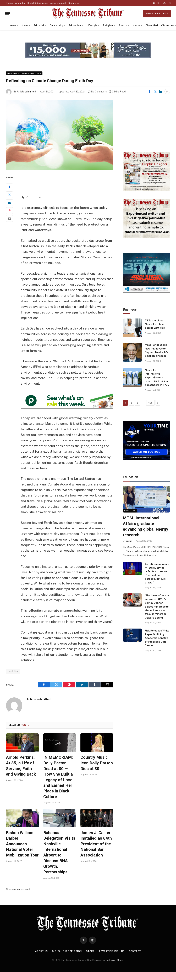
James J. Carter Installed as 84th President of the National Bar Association (96, 844)
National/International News (24, 73)
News (25, 25)
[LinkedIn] (9, 202)
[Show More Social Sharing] (167, 91)
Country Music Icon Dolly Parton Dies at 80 (96, 763)
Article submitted (26, 91)
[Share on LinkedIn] (160, 91)
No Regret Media (114, 960)
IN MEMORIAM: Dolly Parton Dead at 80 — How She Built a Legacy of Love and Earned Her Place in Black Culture (58, 777)
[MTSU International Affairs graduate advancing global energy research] (146, 499)
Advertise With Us (157, 13)
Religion (108, 25)
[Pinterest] (9, 210)
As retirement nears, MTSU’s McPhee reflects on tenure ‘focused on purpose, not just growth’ (157, 573)
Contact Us (74, 3)
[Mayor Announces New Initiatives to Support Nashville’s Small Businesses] (132, 352)
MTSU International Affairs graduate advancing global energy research (145, 526)
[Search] (169, 3)
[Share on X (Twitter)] (155, 91)
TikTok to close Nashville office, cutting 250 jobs (155, 324)
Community (56, 25)
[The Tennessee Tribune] (88, 13)
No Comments (99, 91)
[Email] (9, 218)
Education (75, 25)
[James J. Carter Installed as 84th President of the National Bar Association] (96, 818)
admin (129, 541)
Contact (135, 951)
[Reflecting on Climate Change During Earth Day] (59, 135)
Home (10, 3)
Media (136, 25)
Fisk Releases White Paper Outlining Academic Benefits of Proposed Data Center (157, 638)
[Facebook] (9, 187)
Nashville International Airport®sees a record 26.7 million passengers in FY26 (157, 377)
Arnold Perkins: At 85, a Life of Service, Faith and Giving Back (21, 766)
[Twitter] (9, 194)
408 (150, 402)
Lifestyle (92, 25)
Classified (152, 25)
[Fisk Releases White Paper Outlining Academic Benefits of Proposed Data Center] (132, 635)
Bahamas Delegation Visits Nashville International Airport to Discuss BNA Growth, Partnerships (59, 852)
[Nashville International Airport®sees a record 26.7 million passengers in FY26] (132, 377)
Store (90, 951)
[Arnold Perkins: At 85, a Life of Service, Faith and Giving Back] (22, 742)
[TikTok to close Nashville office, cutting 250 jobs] (132, 327)
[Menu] (7, 13)
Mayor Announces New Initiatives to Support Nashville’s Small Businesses (156, 350)
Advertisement (58, 3)
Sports (123, 25)
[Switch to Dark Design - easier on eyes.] (164, 3)
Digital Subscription (38, 3)
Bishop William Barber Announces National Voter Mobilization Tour (22, 844)
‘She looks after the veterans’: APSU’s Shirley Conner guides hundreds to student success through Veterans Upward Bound (157, 606)
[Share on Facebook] (149, 91)
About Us (20, 3)
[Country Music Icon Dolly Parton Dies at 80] (96, 742)
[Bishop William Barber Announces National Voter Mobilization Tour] (22, 818)
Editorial (39, 25)
